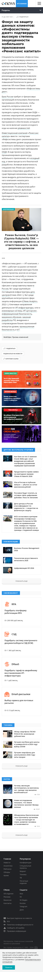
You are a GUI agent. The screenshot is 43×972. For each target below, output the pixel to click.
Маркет (23, 871)
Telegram (23, 906)
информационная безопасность (17, 314)
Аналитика (8, 866)
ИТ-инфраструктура (24, 307)
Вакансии (7, 900)
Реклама (7, 897)
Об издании (8, 893)
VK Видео (23, 900)
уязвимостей (24, 128)
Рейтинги (7, 869)
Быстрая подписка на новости (19, 918)
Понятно (8, 967)
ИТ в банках (22, 4)
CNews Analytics (30, 301)
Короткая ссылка (11, 359)
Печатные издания (24, 882)
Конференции (25, 862)
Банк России (7, 96)
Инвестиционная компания (14, 133)
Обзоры (7, 872)
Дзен (22, 910)
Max (21, 893)
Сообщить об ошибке (15, 928)
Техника (23, 874)
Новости (7, 862)
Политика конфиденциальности (20, 925)
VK (21, 897)
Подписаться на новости (12, 353)
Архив (6, 875)
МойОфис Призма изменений (16, 337)
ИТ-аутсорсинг (30, 310)
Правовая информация (16, 931)
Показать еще (21, 581)
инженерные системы (12, 310)
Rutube (23, 903)
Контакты (7, 903)
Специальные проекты (25, 867)
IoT (18, 329)
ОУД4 (4, 152)
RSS (8, 921)
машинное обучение (11, 317)
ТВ (21, 878)
